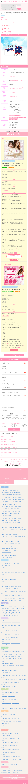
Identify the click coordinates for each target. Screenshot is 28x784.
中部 (5, 560)
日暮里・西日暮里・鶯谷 (16, 501)
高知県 (3, 725)
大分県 (3, 747)
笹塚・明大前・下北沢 (15, 508)
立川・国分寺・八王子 (7, 515)
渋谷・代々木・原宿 (18, 492)
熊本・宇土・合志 (6, 745)
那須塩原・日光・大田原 (15, 543)
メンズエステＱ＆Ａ (18, 768)
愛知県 (3, 593)
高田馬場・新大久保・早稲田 (13, 490)
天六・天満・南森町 (16, 651)
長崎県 (3, 740)
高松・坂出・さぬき (6, 718)
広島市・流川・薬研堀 (7, 703)
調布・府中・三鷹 (6, 513)
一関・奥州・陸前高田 (16, 625)
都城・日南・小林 (14, 752)
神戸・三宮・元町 (6, 670)
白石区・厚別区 (16, 610)
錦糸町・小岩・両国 (14, 502)
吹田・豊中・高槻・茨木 (17, 658)
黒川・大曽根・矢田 (20, 598)
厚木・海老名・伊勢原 (7, 522)
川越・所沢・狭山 (6, 529)
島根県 (3, 694)
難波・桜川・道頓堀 (17, 652)
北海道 (4, 603)
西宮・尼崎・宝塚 (14, 670)
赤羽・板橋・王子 (6, 508)
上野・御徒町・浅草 (6, 501)
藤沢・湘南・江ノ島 (15, 520)
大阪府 (3, 649)
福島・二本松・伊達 (6, 643)
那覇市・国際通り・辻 (7, 759)
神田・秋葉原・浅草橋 (20, 499)
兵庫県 (3, 668)
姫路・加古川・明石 (6, 672)
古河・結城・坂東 (15, 550)
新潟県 (3, 561)
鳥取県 (3, 690)
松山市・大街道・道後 (7, 721)
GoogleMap (6, 190)
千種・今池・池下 (6, 598)
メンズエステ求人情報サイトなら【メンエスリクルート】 (14, 777)
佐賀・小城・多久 (6, 738)
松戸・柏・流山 (14, 536)
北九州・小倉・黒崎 (14, 733)
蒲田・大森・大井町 (18, 495)
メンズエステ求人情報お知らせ (7, 768)
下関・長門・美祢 (22, 708)
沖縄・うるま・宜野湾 (17, 759)
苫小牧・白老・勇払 (6, 615)
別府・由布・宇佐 (16, 749)
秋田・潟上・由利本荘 (7, 634)
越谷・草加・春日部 (19, 527)
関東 (5, 486)
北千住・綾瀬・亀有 (6, 506)
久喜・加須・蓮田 (22, 529)
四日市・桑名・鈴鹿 (6, 675)
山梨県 (3, 577)
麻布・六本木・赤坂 (17, 494)
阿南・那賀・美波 (6, 714)
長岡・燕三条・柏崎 (15, 563)
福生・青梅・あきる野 (15, 513)
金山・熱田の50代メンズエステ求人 (9, 452)
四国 (5, 711)
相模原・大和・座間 (6, 520)
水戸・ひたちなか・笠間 (7, 546)
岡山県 (3, 697)
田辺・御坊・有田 (15, 686)
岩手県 (3, 623)
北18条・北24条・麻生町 (20, 608)
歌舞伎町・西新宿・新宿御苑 (8, 492)
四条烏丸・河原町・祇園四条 (8, 663)
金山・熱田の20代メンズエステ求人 (9, 444)
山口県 (3, 706)
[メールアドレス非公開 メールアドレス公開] (9, 414)
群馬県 (3, 553)
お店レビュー (15, 772)
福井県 (3, 574)
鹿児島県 (3, 754)
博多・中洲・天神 (6, 733)
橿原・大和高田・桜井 (15, 682)
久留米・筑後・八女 (6, 735)
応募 (5, 366)
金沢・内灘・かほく (6, 572)
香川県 (3, 716)
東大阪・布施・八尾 (6, 659)
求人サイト (7, 25)
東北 (5, 618)
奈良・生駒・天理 (6, 682)
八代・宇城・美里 (14, 745)
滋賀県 (3, 677)
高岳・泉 (20, 595)
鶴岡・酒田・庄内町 (14, 637)
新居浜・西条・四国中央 (17, 721)
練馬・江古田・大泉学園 (16, 506)
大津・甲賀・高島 (6, 679)
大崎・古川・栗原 (14, 630)
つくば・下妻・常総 (6, 548)
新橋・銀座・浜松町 (6, 497)
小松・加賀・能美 (21, 572)
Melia (3, 138)
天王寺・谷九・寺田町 (7, 658)
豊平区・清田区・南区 (16, 612)
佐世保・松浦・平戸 (14, 742)
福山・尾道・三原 (16, 703)
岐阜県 (3, 584)
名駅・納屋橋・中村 (6, 595)
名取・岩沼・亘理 (6, 630)
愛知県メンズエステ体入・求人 (9, 7)
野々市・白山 (14, 572)
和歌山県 (3, 684)
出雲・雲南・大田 (11, 696)
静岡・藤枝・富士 (14, 591)
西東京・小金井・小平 (16, 511)
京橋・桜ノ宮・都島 (6, 656)
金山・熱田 (3, 15)
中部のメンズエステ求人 (7, 436)
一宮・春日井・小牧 (6, 600)
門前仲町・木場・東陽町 (7, 504)
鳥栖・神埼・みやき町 (15, 738)
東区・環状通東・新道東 (7, 610)
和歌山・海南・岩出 (6, 686)
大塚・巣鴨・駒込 (6, 502)
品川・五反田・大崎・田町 (8, 495)
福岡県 (3, 731)
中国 (5, 688)
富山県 (3, 567)
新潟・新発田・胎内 (6, 563)
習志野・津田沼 (15, 534)
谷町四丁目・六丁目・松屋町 (17, 656)
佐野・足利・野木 (6, 543)
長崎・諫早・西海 (6, 742)
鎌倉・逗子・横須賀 (16, 522)
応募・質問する (8, 31)
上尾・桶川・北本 (14, 529)
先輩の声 (9, 772)
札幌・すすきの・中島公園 (19, 606)
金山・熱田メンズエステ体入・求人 (9, 9)
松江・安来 (5, 696)
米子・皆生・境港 (6, 692)
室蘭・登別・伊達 (15, 615)
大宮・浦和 (5, 527)
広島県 (3, 701)
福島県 (3, 641)
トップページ (4, 455)
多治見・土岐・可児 (6, 588)
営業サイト (7, 28)
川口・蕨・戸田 (11, 527)
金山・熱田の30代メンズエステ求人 (9, 447)
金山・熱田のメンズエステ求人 (8, 441)
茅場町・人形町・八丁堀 (16, 497)
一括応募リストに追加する (13, 34)
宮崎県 (3, 750)
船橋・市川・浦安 (6, 536)
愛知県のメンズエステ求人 (7, 439)
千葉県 (3, 532)
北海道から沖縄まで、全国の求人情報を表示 (10, 764)
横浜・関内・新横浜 (6, 518)
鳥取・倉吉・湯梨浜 (14, 692)
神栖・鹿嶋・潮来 (15, 548)
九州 (5, 729)
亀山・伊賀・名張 (22, 675)
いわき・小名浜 (5, 644)
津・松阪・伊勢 (14, 675)
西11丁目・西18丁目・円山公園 (8, 608)
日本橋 (23, 651)
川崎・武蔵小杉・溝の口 (16, 518)
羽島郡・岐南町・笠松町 (16, 586)
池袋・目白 (5, 490)
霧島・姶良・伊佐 (16, 756)
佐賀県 (3, 736)
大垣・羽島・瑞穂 (15, 588)
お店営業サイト (13, 96)
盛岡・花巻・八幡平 (6, 625)
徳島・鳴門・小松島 (14, 714)
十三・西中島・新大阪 (17, 654)
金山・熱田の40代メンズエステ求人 (9, 449)
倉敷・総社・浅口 (15, 699)
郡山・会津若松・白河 (16, 643)
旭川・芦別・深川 (6, 613)
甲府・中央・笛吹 (6, 579)
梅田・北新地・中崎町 (7, 651)
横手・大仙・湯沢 (16, 634)
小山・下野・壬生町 (15, 541)
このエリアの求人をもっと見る (14, 355)
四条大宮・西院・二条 (20, 665)
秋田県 (3, 632)
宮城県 (3, 627)
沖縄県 (3, 757)
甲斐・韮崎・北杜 (14, 579)
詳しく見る (14, 259)
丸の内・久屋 (14, 595)
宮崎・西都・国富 (6, 752)
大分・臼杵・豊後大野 (7, 749)
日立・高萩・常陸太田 (7, 552)
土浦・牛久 (15, 546)
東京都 (3, 488)
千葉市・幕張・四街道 (7, 534)
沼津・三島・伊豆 (22, 591)
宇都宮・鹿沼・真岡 (6, 541)
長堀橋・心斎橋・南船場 (7, 654)
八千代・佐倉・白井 (22, 536)
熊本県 (3, 743)
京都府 (3, 661)
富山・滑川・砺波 (6, 568)
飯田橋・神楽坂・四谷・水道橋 (8, 499)
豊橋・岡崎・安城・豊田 (16, 600)
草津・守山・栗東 (14, 679)
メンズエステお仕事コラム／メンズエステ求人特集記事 (12, 770)
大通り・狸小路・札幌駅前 (8, 606)
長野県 (3, 581)
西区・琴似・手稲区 (6, 612)
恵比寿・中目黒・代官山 (7, 494)
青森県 (3, 620)
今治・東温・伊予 (6, 723)
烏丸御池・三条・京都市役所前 (8, 665)
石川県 (3, 570)
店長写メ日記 (4, 772)
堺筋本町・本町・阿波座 (7, 652)
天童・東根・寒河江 (6, 639)
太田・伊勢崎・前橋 (14, 555)
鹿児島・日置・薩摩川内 (7, 756)
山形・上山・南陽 (6, 637)
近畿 (5, 647)
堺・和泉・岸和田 (15, 659)
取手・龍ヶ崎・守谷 (6, 550)
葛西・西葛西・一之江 (17, 504)
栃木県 (3, 539)
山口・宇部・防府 (6, 708)
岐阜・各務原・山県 (6, 586)
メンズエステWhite (6, 264)
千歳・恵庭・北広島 (14, 613)
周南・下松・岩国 (14, 708)
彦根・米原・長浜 (22, 679)
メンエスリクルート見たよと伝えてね (16, 88)
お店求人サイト (13, 92)
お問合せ (6, 368)
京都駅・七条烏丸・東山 (7, 666)
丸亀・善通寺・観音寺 (16, 718)
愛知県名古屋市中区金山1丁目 (16, 80)
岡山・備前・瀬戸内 (6, 699)
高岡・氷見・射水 (14, 568)
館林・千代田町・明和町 (7, 557)
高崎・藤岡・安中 (6, 555)
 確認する (14, 429)
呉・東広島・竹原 (6, 704)
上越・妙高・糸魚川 (6, 565)
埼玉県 (3, 525)
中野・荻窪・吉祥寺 (6, 511)
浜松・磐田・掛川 (6, 591)
